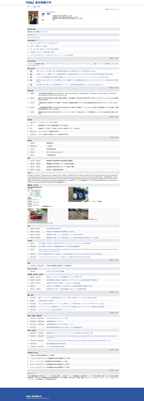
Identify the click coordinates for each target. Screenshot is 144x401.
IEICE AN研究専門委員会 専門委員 (55, 346)
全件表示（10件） (114, 58)
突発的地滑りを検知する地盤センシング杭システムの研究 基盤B (63, 283)
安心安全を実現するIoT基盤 (45, 300)
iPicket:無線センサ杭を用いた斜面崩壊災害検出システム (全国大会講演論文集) (59, 246)
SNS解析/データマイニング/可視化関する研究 (42, 52)
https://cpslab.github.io (33, 37)
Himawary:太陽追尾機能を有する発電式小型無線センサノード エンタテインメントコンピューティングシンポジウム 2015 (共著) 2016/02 (72, 77)
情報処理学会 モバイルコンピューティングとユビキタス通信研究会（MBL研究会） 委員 (70, 333)
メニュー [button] (30, 26)
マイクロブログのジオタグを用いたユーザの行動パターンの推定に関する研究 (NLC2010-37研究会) (64, 257)
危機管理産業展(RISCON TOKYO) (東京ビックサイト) (60, 324)
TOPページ (30, 6)
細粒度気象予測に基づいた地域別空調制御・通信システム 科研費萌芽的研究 (66, 289)
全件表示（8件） (114, 137)
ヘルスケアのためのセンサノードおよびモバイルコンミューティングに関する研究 (51, 55)
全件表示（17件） (114, 370)
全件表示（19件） (114, 117)
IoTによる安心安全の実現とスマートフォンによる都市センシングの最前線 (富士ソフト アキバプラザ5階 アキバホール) (69, 303)
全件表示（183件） (114, 88)
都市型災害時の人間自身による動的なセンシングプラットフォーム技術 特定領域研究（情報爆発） (72, 280)
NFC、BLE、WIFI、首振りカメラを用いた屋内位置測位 (44, 49)
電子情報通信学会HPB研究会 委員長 (56, 343)
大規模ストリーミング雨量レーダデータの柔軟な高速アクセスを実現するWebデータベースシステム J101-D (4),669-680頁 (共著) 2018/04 (73, 74)
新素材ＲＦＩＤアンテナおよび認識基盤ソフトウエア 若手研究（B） (65, 277)
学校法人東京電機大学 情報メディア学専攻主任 (59, 265)
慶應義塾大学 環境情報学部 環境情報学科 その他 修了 (60, 231)
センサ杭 (50, 223)
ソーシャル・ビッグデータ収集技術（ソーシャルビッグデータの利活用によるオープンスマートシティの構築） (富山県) (69, 306)
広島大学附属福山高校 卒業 (54, 228)
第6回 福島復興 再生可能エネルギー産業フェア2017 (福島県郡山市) (64, 327)
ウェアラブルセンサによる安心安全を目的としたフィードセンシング (56, 309)
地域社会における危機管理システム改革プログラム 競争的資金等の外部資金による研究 (69, 286)
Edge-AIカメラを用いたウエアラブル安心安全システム (44, 43)
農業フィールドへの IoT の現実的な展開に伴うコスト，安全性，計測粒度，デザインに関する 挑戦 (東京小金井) (67, 297)
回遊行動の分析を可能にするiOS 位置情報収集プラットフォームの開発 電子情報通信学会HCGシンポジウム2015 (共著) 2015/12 (70, 85)
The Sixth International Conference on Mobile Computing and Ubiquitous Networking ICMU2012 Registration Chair (79, 340)
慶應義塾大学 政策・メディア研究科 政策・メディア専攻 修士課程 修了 (65, 234)
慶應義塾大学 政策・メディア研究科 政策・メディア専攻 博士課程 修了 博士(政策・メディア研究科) (73, 237)
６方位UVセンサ (93, 219)
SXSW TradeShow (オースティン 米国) (57, 318)
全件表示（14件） (114, 349)
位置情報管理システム (48, 206)
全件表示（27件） (114, 292)
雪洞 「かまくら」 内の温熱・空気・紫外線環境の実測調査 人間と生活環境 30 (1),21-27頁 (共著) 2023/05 (64, 71)
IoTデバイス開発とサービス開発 (38, 46)
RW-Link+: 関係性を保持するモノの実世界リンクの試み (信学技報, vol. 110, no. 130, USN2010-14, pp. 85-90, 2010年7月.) (70, 254)
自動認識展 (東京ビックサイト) (55, 321)
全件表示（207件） (114, 260)
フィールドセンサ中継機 (95, 201)
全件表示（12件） (114, 312)
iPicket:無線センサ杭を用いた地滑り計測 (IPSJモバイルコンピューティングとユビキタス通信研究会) (64, 243)
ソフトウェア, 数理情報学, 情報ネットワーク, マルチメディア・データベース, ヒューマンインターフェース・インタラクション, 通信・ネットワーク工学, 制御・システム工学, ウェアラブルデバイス (72, 64)
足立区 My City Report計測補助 (55, 271)
